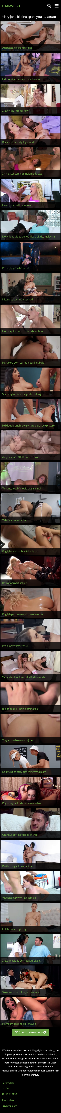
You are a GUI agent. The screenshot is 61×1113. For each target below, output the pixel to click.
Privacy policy (9, 1105)
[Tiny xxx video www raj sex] (30, 743)
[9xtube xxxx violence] (30, 523)
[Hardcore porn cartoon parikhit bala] (30, 365)
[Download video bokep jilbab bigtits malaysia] (30, 239)
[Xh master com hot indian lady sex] (30, 176)
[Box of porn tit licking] (30, 586)
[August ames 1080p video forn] (30, 460)
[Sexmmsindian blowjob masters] (30, 995)
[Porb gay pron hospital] (30, 271)
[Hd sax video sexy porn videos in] (30, 82)
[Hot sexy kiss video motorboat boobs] (30, 334)
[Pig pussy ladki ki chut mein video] (30, 806)
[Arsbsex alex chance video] (30, 50)
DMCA (5, 1088)
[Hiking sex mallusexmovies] (30, 208)
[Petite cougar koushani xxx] (30, 869)
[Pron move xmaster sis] (30, 649)
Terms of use (8, 1100)
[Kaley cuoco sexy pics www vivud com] (30, 774)
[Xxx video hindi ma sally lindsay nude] (30, 680)
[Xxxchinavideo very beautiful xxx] (30, 963)
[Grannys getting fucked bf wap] (30, 837)
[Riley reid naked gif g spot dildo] (30, 145)
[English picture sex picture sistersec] (30, 617)
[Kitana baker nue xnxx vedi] (30, 302)
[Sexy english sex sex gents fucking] (30, 397)
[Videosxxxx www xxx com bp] (30, 900)
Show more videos (30, 1032)
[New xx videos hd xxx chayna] (30, 1027)
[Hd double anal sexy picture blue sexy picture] (30, 428)
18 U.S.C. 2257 (9, 1094)
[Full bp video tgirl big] (30, 932)
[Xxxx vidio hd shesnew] (30, 113)
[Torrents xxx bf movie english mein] (30, 491)
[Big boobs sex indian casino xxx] (30, 712)
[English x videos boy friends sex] (30, 554)
